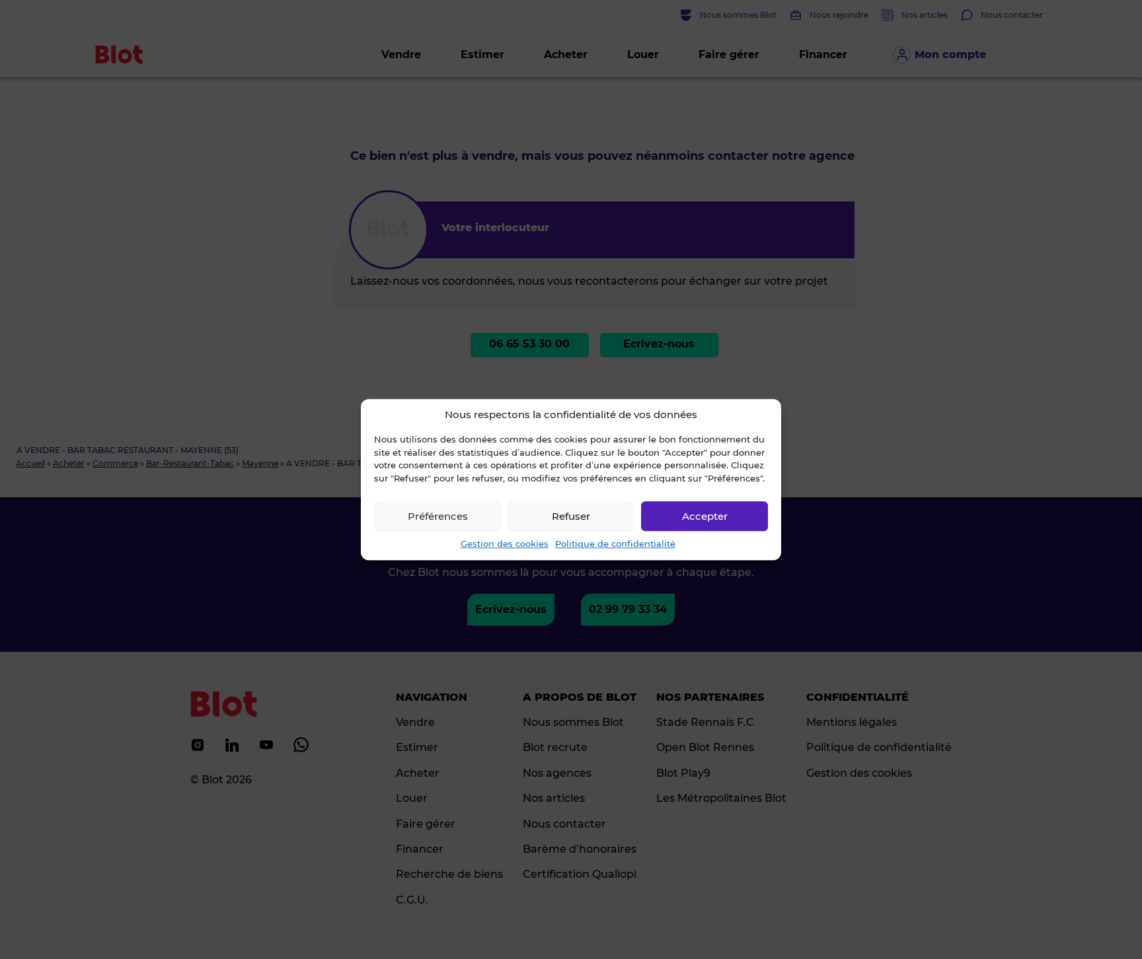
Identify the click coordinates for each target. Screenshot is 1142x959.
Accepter (705, 516)
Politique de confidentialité (615, 543)
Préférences (438, 516)
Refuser (571, 516)
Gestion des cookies (505, 543)
